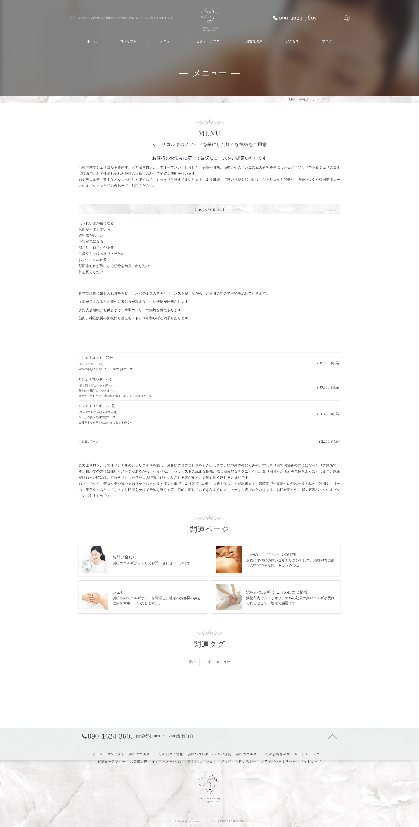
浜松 (192, 662)
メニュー (223, 662)
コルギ (206, 662)
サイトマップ (310, 761)
